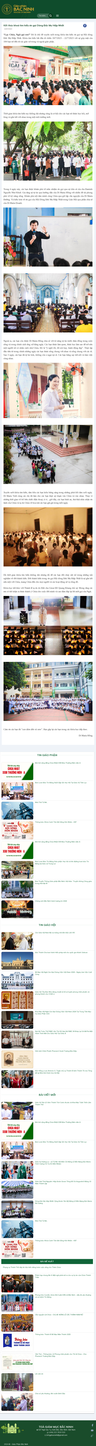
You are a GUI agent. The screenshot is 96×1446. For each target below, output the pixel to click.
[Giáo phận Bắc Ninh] (18, 9)
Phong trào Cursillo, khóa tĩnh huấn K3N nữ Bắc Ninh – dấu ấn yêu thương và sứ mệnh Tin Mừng (63, 1296)
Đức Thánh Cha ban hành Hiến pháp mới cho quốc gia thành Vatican (61, 952)
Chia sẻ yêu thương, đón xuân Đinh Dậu (50, 1393)
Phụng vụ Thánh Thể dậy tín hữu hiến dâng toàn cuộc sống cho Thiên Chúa (32, 1267)
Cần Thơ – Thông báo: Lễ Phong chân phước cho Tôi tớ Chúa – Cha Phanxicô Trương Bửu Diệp (60, 1355)
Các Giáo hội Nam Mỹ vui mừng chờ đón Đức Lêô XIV (55, 933)
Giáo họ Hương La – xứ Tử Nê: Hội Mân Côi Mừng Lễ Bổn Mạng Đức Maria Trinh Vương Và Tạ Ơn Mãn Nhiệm (63, 1163)
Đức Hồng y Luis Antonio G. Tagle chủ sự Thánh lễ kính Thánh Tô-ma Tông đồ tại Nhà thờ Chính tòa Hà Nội (63, 1072)
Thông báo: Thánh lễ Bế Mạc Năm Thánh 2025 (53, 1334)
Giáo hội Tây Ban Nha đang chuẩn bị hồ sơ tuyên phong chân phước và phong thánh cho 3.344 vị (62, 993)
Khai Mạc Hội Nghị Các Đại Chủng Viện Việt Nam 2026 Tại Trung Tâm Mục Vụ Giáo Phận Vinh (63, 1013)
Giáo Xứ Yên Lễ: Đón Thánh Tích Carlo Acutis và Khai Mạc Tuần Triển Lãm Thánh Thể (63, 1103)
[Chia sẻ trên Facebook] (85, 25)
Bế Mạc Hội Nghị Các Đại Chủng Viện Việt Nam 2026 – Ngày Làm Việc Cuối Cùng (63, 973)
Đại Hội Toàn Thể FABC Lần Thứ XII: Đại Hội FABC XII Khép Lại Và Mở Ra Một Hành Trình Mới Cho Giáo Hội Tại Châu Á (63, 1032)
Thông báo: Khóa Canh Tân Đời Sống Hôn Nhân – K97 (56, 822)
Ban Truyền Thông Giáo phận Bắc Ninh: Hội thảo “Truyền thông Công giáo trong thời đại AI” (63, 882)
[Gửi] (50, 15)
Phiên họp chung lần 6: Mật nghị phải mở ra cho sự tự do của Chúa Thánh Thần (63, 1276)
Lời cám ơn (39, 1374)
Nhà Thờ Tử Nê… (41, 802)
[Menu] (57, 16)
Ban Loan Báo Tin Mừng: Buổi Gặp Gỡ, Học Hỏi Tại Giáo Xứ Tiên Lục (61, 783)
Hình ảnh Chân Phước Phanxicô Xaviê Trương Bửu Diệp (56, 1051)
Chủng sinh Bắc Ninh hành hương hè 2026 (51, 901)
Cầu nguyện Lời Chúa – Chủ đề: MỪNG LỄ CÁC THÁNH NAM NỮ (59, 1315)
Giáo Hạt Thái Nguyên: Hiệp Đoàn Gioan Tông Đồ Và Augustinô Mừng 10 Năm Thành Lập (63, 1182)
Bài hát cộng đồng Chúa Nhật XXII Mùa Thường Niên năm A (57, 842)
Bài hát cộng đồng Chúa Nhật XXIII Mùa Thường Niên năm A (58, 763)
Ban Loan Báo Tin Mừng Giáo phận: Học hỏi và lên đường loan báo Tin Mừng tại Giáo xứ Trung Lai (62, 862)
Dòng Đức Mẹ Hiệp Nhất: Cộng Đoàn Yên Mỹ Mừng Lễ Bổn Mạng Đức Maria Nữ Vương (63, 1202)
